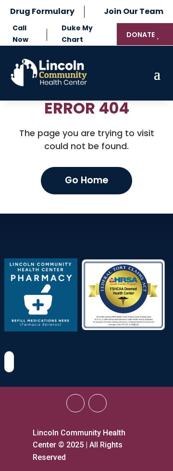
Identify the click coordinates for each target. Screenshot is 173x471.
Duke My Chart (77, 33)
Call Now (20, 33)
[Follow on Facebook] (75, 403)
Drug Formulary (42, 11)
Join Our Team (133, 11)
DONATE (140, 34)
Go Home (86, 180)
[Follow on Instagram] (97, 403)
